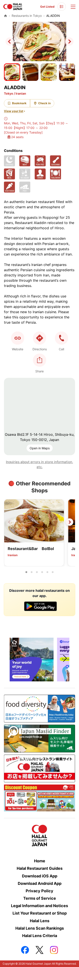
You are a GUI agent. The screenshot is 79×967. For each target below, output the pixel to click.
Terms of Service (39, 898)
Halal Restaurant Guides (40, 868)
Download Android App (39, 883)
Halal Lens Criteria (39, 935)
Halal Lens (39, 920)
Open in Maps (40, 448)
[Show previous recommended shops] (9, 522)
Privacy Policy (39, 891)
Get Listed (47, 6)
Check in (44, 103)
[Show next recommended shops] (69, 522)
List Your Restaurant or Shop (40, 913)
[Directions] (39, 338)
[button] (61, 338)
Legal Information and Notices (39, 905)
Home (39, 861)
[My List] (61, 6)
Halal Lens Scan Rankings (39, 928)
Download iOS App (39, 876)
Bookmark (19, 103)
